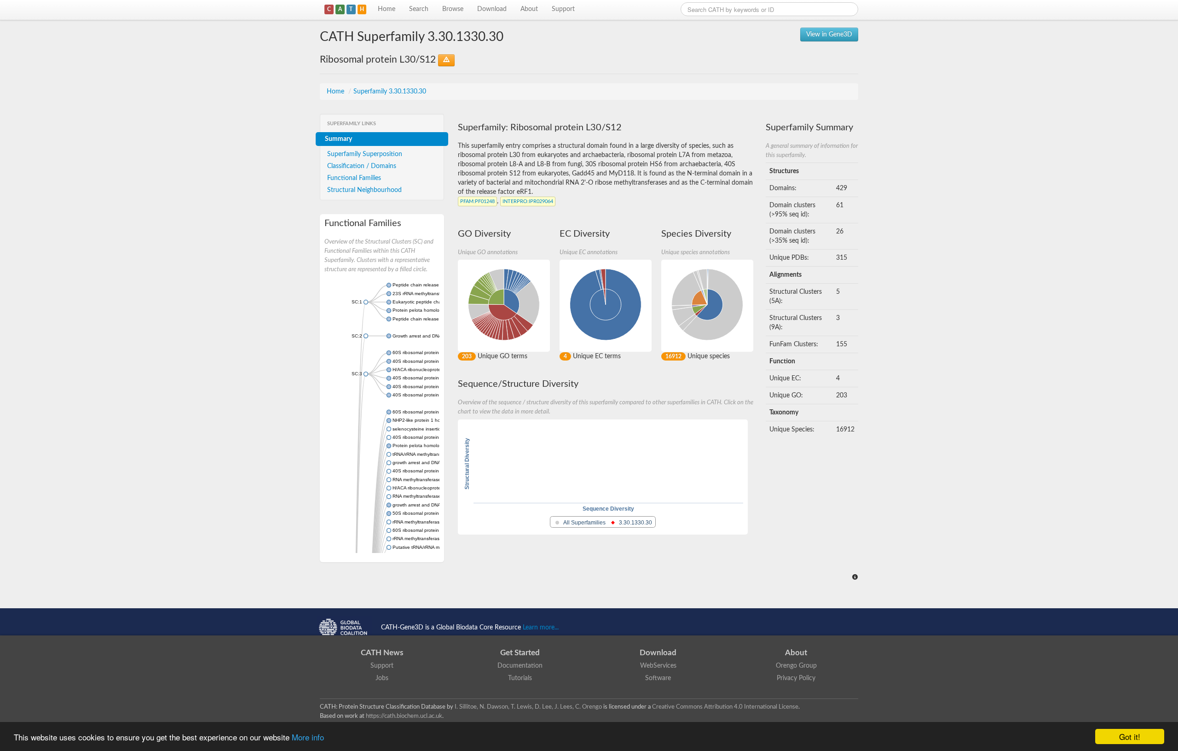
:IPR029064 (527, 201)
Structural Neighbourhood (364, 190)
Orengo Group (796, 666)
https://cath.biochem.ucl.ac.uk (404, 716)
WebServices (658, 666)
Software (658, 678)
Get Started (520, 653)
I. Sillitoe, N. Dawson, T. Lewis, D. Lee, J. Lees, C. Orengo (528, 707)
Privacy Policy (796, 678)
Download (492, 9)
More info (308, 737)
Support (563, 9)
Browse (452, 9)
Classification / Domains (361, 166)
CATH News (382, 653)
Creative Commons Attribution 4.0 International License (725, 707)
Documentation (520, 666)
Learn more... (541, 627)
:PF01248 (477, 201)
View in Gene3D (829, 34)
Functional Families (354, 178)
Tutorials (520, 678)
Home (386, 9)
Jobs (381, 678)
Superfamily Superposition (364, 154)
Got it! (1129, 736)
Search (418, 9)
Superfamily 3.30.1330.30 (389, 91)
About (529, 9)
